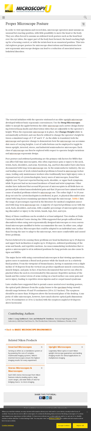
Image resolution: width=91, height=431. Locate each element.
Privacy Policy (54, 418)
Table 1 (75, 199)
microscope (53, 126)
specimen (62, 287)
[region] (45, 419)
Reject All (80, 425)
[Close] (87, 412)
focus (19, 129)
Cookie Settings (8, 425)
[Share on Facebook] (40, 399)
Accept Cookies (64, 425)
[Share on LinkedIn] (47, 399)
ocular (42, 287)
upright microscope (73, 120)
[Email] (50, 399)
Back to (29, 329)
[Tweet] (43, 399)
